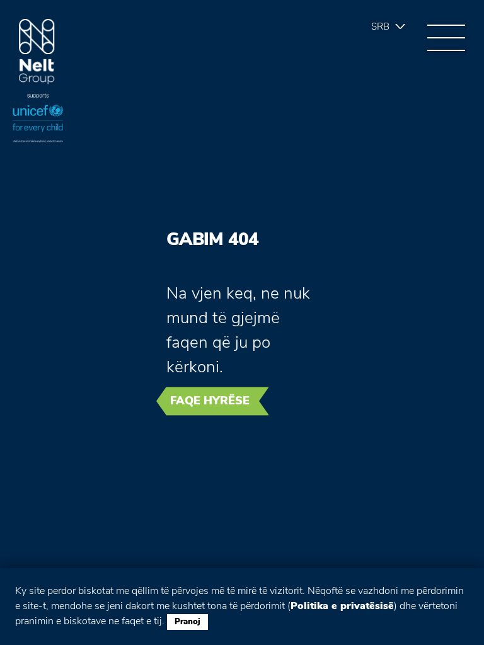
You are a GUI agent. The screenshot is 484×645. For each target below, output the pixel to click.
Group (37, 52)
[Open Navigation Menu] (446, 38)
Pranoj (187, 621)
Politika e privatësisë (342, 606)
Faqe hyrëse (210, 400)
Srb (380, 26)
